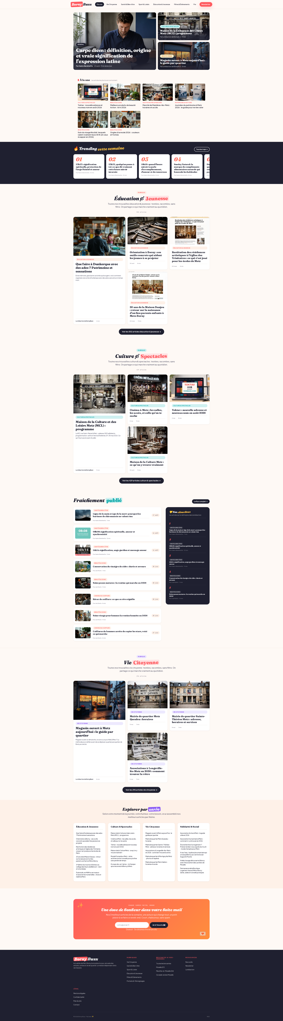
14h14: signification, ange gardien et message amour (120, 550)
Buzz (82, 4)
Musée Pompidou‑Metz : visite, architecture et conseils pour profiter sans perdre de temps (124, 858)
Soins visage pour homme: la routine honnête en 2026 (120, 615)
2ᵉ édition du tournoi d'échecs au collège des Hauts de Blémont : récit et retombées (88, 867)
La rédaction (189, 970)
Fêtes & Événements (181, 4)
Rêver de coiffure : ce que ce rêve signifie (114, 599)
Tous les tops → (202, 149)
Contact (76, 1005)
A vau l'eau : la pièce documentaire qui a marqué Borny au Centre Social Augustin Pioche (193, 855)
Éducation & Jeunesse (161, 4)
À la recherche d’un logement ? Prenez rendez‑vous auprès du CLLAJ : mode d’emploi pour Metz (193, 847)
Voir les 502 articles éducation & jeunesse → (141, 331)
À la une (99, 4)
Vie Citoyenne (111, 4)
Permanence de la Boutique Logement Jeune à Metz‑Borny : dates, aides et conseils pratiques (192, 870)
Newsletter (205, 4)
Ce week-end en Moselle (164, 975)
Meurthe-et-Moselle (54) (165, 971)
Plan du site (77, 1001)
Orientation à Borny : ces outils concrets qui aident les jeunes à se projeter (88, 841)
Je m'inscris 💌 (158, 925)
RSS (208, 1016)
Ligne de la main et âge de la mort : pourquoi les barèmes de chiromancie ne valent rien (117, 515)
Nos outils (189, 962)
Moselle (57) (160, 967)
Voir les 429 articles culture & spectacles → (141, 480)
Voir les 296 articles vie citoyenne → (141, 790)
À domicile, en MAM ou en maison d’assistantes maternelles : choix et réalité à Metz (88, 875)
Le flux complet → (201, 501)
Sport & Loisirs (144, 4)
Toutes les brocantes (163, 963)
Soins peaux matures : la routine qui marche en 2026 (119, 583)
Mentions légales (79, 993)
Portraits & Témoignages (136, 981)
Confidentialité (78, 997)
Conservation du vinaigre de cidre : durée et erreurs (119, 566)
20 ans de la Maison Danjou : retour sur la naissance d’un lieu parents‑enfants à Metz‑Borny (88, 859)
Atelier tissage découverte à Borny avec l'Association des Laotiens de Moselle (192, 863)
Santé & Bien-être (128, 4)
